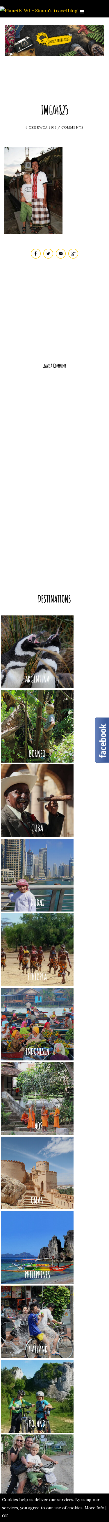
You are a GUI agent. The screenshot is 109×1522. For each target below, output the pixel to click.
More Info (94, 1507)
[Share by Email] (61, 257)
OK (5, 1516)
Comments (72, 127)
